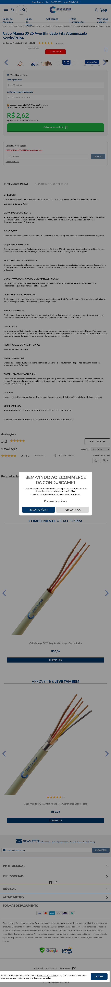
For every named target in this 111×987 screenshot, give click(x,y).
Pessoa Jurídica (38, 509)
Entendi (99, 976)
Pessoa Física (72, 509)
